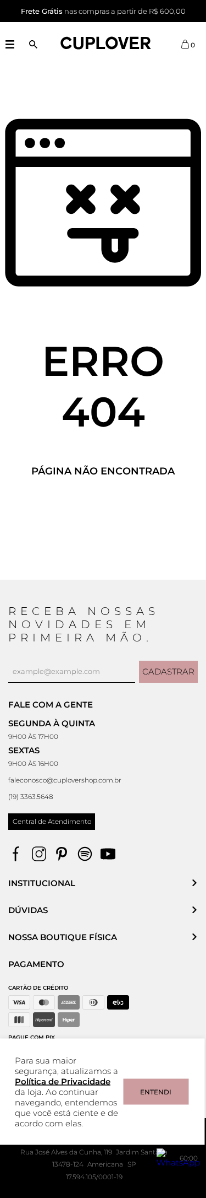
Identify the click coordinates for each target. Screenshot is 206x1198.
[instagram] (38, 853)
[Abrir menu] (9, 44)
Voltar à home (103, 508)
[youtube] (108, 853)
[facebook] (15, 853)
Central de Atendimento (52, 821)
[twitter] (84, 853)
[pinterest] (61, 853)
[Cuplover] (106, 44)
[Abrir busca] (33, 44)
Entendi (155, 1092)
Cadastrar (168, 671)
